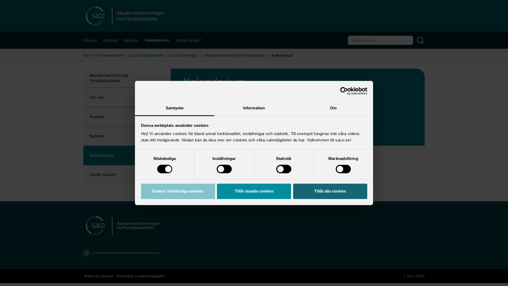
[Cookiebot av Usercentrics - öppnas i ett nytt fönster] (344, 91)
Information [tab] (254, 108)
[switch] (224, 169)
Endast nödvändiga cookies (177, 191)
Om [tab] (333, 108)
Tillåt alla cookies (330, 191)
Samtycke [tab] (175, 108)
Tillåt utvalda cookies (254, 191)
